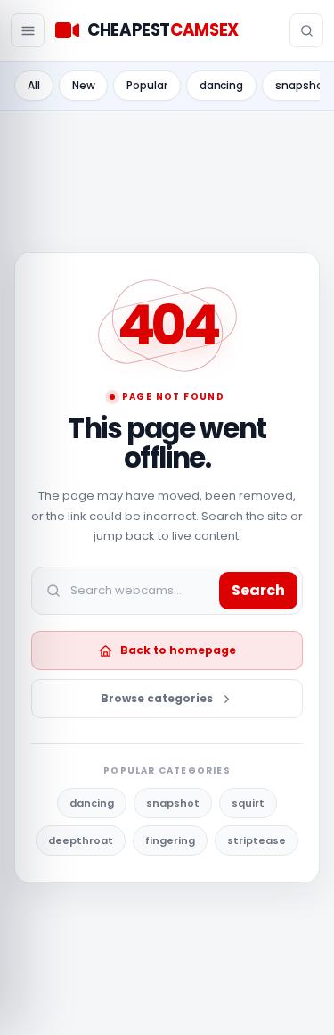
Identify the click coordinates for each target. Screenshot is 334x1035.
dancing (221, 85)
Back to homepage (178, 650)
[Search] (306, 30)
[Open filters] (28, 30)
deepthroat (80, 840)
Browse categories (157, 698)
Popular (146, 85)
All (34, 85)
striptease (256, 840)
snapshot (173, 803)
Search (258, 590)
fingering (170, 840)
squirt (248, 803)
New (83, 85)
